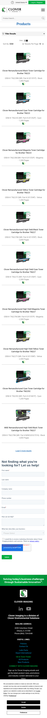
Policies (23, 644)
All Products (24, 659)
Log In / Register (37, 2)
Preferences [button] (12, 696)
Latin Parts (23, 650)
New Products (23, 662)
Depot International (23, 653)
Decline (23, 707)
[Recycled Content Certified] (23, 84)
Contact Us (23, 646)
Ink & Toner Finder (23, 657)
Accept (23, 702)
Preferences (23, 712)
